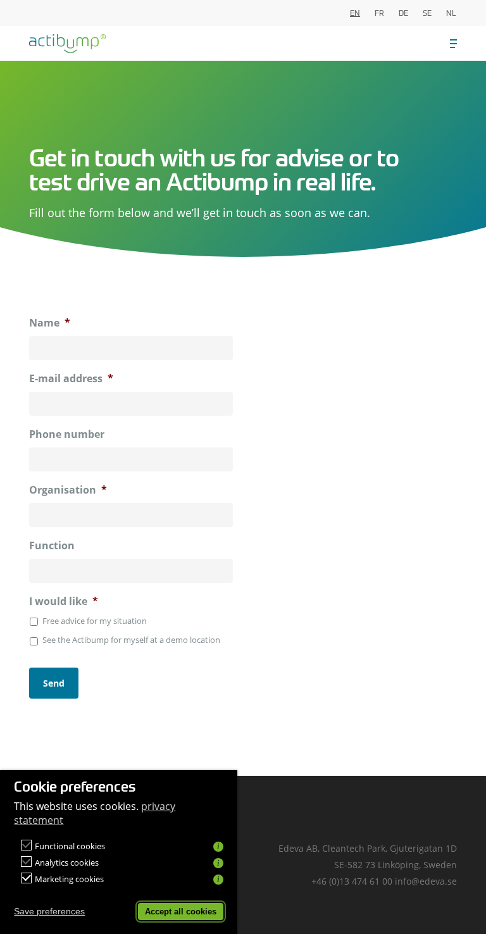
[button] (453, 43)
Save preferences (49, 911)
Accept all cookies (180, 911)
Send (54, 683)
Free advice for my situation (94, 620)
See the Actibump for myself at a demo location (131, 639)
